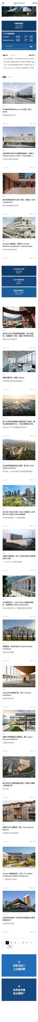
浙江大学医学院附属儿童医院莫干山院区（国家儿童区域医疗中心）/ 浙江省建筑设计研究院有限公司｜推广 (19, 422)
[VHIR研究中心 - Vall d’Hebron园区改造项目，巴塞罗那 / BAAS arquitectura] (19, 586)
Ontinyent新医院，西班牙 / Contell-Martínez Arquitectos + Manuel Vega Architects (17, 245)
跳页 (10, 946)
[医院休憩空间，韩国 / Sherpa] (19, 361)
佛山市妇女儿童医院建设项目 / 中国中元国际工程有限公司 (19, 784)
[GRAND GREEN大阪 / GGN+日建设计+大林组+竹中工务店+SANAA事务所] (19, 495)
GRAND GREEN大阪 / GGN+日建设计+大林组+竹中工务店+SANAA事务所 (19, 513)
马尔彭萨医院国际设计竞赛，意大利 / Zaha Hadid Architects (18, 467)
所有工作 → (32, 55)
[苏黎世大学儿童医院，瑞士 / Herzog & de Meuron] (19, 811)
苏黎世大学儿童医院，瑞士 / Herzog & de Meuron (18, 828)
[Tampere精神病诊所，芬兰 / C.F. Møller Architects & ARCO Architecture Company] (19, 857)
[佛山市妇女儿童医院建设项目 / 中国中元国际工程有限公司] (19, 767)
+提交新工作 (12, 55)
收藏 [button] (30, 123)
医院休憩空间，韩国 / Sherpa (13, 378)
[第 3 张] (31, 13)
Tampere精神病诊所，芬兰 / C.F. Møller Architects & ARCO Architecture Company (18, 875)
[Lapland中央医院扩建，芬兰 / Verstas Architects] (19, 676)
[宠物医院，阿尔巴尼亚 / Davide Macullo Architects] (19, 630)
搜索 (31, 46)
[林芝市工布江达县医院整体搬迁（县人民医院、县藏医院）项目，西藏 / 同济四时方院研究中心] (19, 317)
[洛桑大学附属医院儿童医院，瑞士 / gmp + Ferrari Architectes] (19, 720)
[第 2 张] (30, 13)
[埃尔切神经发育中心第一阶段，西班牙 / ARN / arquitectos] (19, 183)
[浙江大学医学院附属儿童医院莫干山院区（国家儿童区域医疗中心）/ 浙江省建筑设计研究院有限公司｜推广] (19, 405)
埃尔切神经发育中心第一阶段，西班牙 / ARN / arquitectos (19, 201)
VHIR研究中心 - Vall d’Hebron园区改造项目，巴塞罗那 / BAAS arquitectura (18, 603)
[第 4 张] (33, 13)
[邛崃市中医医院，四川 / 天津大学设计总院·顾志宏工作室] (19, 539)
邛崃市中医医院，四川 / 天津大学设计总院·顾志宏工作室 (19, 557)
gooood (19, 3)
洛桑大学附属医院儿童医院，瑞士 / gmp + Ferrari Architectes (18, 738)
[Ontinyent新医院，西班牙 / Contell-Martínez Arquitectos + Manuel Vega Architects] (19, 227)
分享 (34, 123)
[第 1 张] (28, 13)
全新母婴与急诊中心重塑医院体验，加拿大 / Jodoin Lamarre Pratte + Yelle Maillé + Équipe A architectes (18, 154)
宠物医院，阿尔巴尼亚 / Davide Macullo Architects (17, 647)
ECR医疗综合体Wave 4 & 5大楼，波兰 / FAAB (17, 110)
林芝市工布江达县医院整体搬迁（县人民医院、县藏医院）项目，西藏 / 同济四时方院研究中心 (19, 334)
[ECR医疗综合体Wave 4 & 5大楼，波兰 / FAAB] (19, 93)
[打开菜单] (3, 3)
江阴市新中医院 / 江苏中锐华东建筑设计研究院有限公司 (19, 919)
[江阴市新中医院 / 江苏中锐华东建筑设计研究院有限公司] (19, 901)
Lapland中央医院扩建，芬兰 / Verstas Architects (17, 694)
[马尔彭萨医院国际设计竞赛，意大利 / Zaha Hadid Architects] (19, 449)
